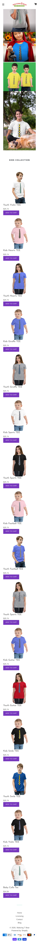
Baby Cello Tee (10, 887)
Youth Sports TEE (12, 478)
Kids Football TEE (12, 523)
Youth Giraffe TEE (12, 387)
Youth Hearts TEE (12, 296)
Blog (19, 923)
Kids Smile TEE (11, 751)
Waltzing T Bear (23, 928)
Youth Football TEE (13, 569)
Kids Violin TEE (11, 842)
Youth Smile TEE (11, 796)
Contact (19, 919)
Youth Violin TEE (12, 205)
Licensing (19, 916)
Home (19, 913)
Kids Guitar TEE (11, 660)
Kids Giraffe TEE (12, 341)
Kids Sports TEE (11, 432)
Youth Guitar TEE (12, 705)
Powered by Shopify (19, 931)
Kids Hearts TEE (11, 250)
